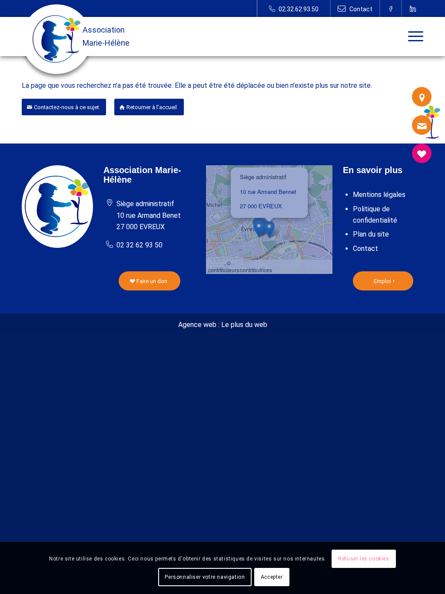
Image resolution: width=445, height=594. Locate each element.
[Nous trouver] (422, 97)
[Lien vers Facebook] (391, 8)
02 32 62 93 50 (139, 245)
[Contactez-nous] (422, 125)
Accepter (272, 577)
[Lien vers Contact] (355, 8)
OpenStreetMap (250, 263)
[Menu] (412, 36)
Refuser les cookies (363, 559)
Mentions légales (379, 194)
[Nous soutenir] (422, 153)
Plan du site (371, 234)
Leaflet (216, 263)
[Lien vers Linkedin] (413, 8)
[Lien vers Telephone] (294, 8)
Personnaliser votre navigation (205, 577)
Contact (365, 248)
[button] (269, 229)
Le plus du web (244, 324)
